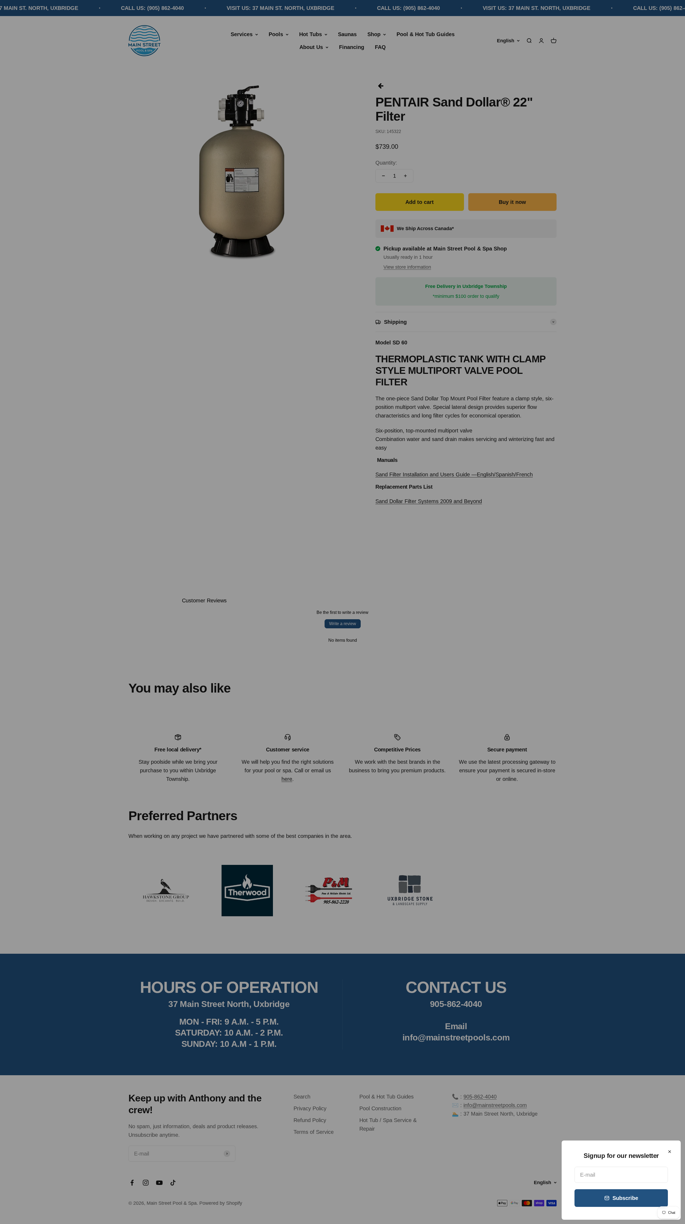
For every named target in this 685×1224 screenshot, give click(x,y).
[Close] (669, 1151)
